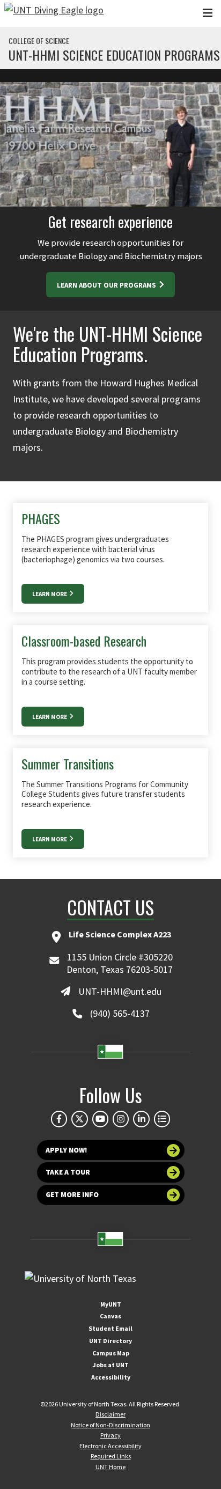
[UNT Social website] (162, 1119)
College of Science (39, 40)
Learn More (50, 594)
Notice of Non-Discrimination (110, 1425)
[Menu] (207, 13)
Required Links (111, 1456)
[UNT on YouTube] (100, 1119)
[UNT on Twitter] (79, 1119)
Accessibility (110, 1377)
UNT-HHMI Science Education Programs (114, 54)
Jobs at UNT (111, 1365)
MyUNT (110, 1304)
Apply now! (66, 1150)
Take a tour (68, 1172)
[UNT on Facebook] (59, 1119)
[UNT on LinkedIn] (141, 1119)
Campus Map (110, 1353)
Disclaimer (110, 1414)
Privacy (110, 1435)
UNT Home (110, 1467)
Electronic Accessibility (110, 1446)
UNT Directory (110, 1341)
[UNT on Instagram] (121, 1119)
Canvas (110, 1316)
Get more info (72, 1194)
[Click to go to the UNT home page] (54, 13)
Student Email (110, 1328)
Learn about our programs (107, 285)
